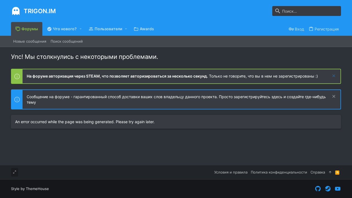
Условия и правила (231, 172)
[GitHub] (318, 188)
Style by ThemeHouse (30, 188)
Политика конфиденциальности (279, 172)
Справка (317, 172)
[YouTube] (337, 188)
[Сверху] (330, 172)
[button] (80, 29)
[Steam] (327, 188)
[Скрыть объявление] (333, 76)
